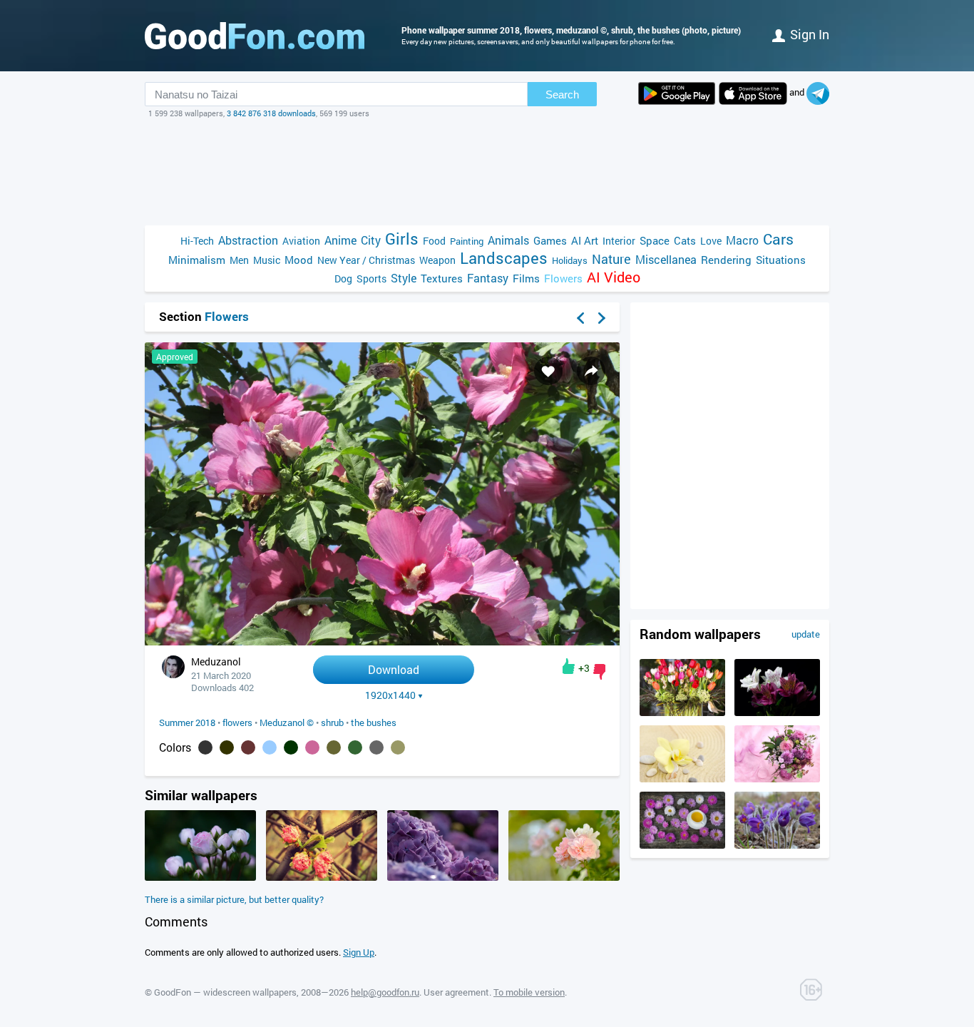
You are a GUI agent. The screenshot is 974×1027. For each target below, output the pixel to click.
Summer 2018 (187, 722)
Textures (442, 278)
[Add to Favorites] (548, 371)
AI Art (584, 240)
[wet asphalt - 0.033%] (376, 747)
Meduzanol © (287, 722)
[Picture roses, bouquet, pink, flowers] (777, 778)
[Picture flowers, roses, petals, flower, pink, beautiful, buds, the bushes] (200, 877)
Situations (781, 259)
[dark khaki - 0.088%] (227, 747)
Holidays (570, 260)
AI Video (613, 277)
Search (562, 94)
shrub (332, 722)
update (805, 634)
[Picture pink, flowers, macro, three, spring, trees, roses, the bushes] (321, 877)
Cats (685, 240)
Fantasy (487, 277)
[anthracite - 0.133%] (205, 747)
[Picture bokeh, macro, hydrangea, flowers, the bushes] (442, 877)
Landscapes (504, 258)
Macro (742, 240)
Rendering (726, 259)
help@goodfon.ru (385, 992)
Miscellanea (666, 259)
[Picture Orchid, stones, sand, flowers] (682, 778)
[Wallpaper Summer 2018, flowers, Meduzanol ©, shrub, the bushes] (382, 641)
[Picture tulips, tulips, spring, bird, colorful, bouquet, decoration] (682, 712)
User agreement (456, 992)
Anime (340, 240)
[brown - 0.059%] (248, 747)
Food (434, 240)
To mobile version (529, 992)
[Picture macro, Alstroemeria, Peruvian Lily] (777, 712)
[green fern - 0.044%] (355, 747)
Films (526, 278)
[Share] (591, 371)
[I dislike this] (599, 672)
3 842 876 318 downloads (271, 113)
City (371, 240)
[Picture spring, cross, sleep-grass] (777, 845)
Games (550, 240)
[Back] (580, 318)
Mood (298, 259)
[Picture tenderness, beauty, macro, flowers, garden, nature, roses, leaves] (564, 877)
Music (266, 260)
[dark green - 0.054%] (291, 747)
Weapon (437, 260)
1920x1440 (390, 695)
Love (711, 240)
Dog (343, 278)
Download (393, 669)
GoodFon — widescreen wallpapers (225, 992)
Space (655, 240)
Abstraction (248, 240)
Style (403, 277)
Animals (508, 240)
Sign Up (358, 952)
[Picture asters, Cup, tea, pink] (682, 845)
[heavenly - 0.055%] (269, 747)
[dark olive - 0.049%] (334, 747)
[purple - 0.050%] (312, 747)
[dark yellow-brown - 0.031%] (398, 747)
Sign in (809, 34)
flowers (237, 722)
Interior (619, 240)
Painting (466, 241)
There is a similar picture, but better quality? (234, 899)
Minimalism (196, 259)
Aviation (301, 240)
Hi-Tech (197, 240)
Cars (778, 239)
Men (239, 260)
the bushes (373, 722)
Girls (402, 238)
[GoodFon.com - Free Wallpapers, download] (254, 35)
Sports (371, 278)
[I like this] (569, 666)
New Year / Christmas (366, 260)
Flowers (563, 278)
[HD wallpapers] (676, 93)
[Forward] (601, 318)
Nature (611, 259)
